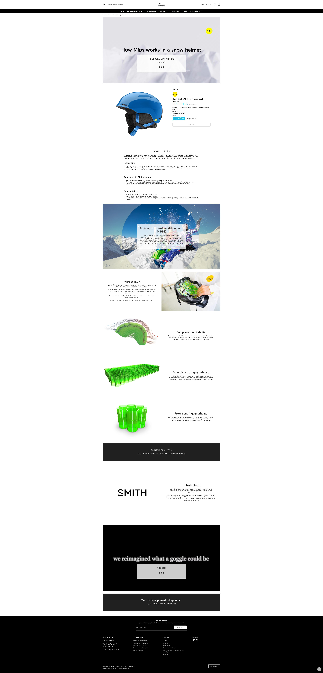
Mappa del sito (138, 650)
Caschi (165, 640)
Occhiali (165, 643)
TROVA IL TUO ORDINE (128, 666)
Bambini (165, 654)
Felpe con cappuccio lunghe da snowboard (173, 651)
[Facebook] (194, 640)
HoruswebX (127, 668)
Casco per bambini (180, 113)
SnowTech (114, 668)
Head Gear (166, 645)
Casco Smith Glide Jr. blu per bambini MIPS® (119, 15)
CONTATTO (119, 666)
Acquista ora (191, 129)
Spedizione (167, 151)
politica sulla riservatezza (141, 645)
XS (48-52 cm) (179, 118)
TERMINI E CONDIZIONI (108, 666)
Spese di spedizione (188, 107)
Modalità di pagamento (140, 643)
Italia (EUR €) (205, 4)
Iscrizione (180, 627)
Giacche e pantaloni (169, 648)
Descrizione (155, 151)
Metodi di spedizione (140, 640)
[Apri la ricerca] (104, 4)
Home (104, 15)
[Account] (214, 4)
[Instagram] (197, 640)
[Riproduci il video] (161, 66)
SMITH (175, 111)
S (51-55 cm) (191, 118)
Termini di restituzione (140, 648)
